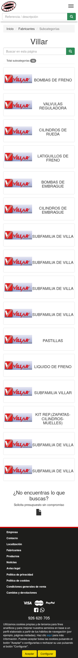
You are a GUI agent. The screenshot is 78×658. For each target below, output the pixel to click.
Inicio (10, 28)
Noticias (11, 562)
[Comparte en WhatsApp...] (42, 610)
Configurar (47, 653)
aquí (49, 635)
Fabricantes (26, 28)
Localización (14, 544)
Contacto (12, 538)
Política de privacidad (19, 574)
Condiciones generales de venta (26, 586)
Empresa (12, 532)
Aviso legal (13, 568)
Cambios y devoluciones (21, 592)
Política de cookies (18, 580)
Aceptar (29, 653)
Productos (12, 556)
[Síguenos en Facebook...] (36, 610)
